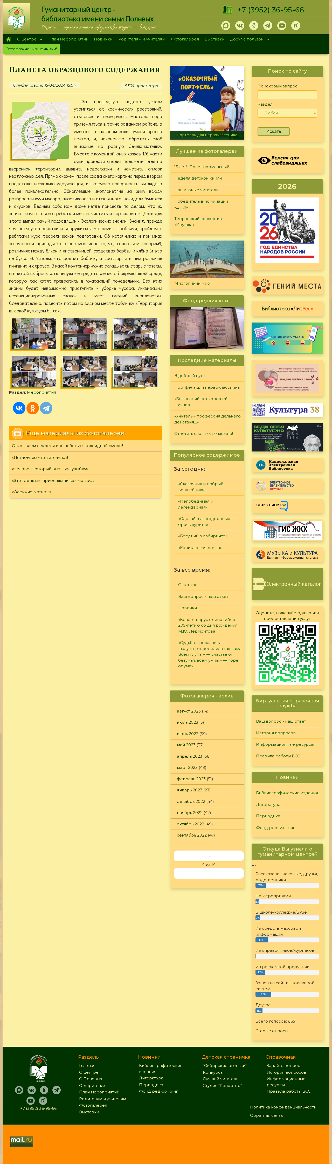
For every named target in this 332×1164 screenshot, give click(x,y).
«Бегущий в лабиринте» (202, 535)
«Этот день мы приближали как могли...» (53, 480)
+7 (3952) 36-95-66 (270, 9)
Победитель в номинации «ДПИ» (201, 204)
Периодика (268, 815)
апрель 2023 (189, 756)
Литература (268, 804)
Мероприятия (41, 392)
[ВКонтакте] (19, 408)
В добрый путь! (189, 375)
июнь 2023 (187, 733)
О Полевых (90, 1078)
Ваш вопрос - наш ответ (203, 596)
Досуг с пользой (245, 40)
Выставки (215, 39)
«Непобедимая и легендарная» (195, 504)
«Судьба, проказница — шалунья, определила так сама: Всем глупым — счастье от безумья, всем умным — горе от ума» (210, 654)
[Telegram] (46, 408)
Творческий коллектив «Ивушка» (198, 221)
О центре (25, 40)
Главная (8, 39)
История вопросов (276, 732)
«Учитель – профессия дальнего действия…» (207, 419)
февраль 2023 (191, 778)
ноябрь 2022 (190, 812)
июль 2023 (187, 722)
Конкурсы (213, 1072)
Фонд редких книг (275, 827)
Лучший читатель (220, 1078)
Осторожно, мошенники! (31, 48)
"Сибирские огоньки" (225, 1065)
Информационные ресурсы (285, 744)
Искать (273, 131)
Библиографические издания (287, 792)
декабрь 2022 (191, 801)
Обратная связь (266, 1115)
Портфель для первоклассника (207, 135)
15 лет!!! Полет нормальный (201, 166)
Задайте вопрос (283, 1065)
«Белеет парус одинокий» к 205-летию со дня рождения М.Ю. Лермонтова (208, 625)
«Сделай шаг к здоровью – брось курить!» (205, 521)
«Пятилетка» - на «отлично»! (40, 457)
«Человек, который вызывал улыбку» (50, 468)
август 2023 (189, 711)
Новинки (103, 39)
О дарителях (92, 1085)
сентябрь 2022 (192, 835)
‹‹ (210, 855)
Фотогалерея (185, 39)
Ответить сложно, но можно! (203, 433)
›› (210, 873)
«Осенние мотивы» (31, 491)
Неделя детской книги (198, 178)
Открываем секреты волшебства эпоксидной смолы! (67, 445)
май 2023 (186, 744)
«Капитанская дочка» (200, 547)
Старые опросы (271, 1030)
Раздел (265, 104)
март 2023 (187, 767)
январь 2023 (189, 790)
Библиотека (287, 308)
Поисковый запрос (278, 86)
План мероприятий (68, 39)
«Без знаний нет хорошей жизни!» (200, 401)
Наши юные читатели (196, 189)
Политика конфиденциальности (283, 1107)
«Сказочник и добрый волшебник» (200, 486)
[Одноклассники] (32, 408)
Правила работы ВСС (278, 756)
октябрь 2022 (190, 823)
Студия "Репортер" (222, 1085)
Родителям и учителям (141, 39)
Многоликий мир (192, 283)
